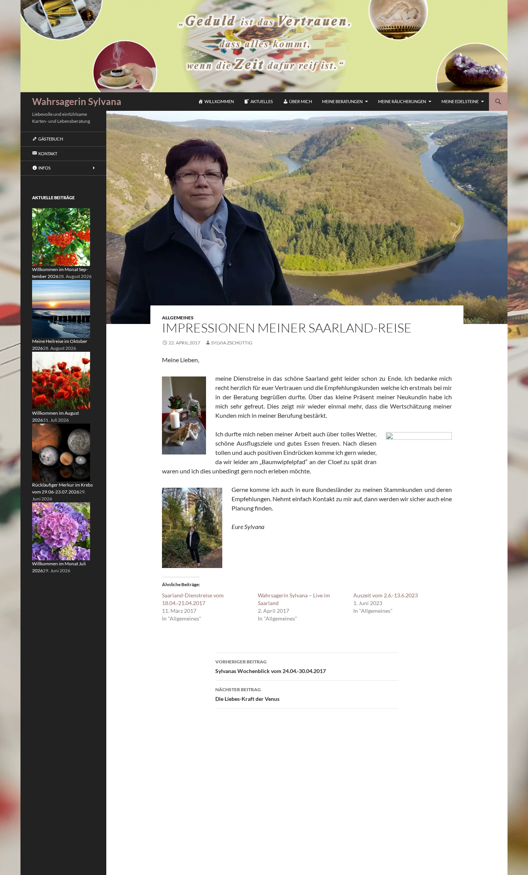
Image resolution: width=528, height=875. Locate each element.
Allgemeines (178, 317)
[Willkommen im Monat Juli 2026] (61, 531)
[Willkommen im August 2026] (61, 380)
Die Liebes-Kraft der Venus (247, 694)
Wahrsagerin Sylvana (76, 101)
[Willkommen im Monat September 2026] (61, 236)
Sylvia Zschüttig (231, 343)
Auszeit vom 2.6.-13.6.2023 (385, 595)
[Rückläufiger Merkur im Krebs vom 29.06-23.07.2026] (61, 452)
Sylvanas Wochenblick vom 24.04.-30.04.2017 (270, 666)
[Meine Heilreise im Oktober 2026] (61, 308)
